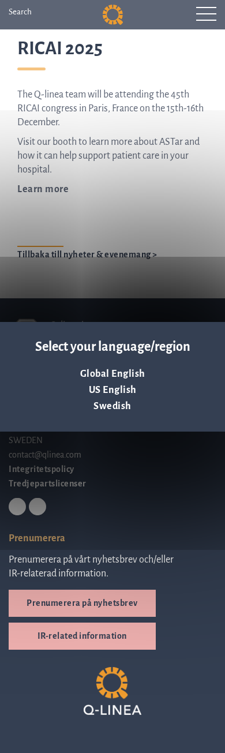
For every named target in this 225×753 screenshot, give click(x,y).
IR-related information (82, 635)
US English (113, 390)
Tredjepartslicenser (48, 483)
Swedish (112, 406)
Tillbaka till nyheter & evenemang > (87, 254)
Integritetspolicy (41, 469)
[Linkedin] (17, 507)
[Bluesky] (37, 507)
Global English (112, 374)
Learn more (43, 189)
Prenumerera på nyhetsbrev (82, 603)
